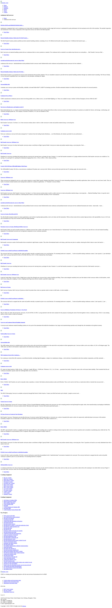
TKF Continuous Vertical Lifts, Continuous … (10, 355)
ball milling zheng (8, 569)
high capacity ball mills (9, 515)
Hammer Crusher (8, 494)
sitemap (24, 606)
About (5, 10)
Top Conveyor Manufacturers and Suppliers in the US (12, 107)
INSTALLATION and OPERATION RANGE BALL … (12, 25)
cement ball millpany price (10, 559)
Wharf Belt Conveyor (9, 592)
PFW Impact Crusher (9, 480)
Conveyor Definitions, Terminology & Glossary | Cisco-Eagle (14, 309)
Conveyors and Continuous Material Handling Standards (13, 322)
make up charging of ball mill (11, 535)
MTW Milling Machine (9, 503)
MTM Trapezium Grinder (10, 501)
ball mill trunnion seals (9, 561)
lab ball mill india (8, 528)
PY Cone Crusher (8, 490)
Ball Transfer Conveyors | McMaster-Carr (10, 142)
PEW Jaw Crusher (8, 479)
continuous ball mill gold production (12, 533)
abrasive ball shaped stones (10, 541)
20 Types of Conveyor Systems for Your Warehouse (12, 414)
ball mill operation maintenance (11, 550)
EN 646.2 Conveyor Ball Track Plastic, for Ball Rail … (12, 298)
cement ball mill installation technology (13, 521)
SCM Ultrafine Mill (8, 504)
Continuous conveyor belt (6, 131)
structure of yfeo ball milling (10, 563)
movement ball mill (8, 522)
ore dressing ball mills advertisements (12, 566)
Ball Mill (6, 505)
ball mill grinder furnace (9, 524)
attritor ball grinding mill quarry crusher (13, 551)
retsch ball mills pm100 (9, 558)
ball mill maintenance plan (10, 536)
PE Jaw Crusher (7, 477)
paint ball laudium (8, 547)
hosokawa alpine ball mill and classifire (13, 530)
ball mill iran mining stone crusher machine (14, 552)
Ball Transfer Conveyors (6, 153)
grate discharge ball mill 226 (10, 556)
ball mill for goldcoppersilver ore (11, 526)
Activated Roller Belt (5, 84)
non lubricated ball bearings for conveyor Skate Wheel (12, 60)
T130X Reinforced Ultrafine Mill (12, 507)
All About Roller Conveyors (6, 464)
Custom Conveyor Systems (6, 401)
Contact (5, 12)
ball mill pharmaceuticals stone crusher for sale (15, 540)
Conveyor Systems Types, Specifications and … (11, 49)
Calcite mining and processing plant (12, 580)
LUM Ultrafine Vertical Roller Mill (12, 509)
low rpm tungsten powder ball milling (13, 567)
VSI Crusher (7, 492)
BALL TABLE (4, 379)
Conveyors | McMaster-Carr (7, 177)
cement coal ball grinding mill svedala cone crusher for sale (18, 562)
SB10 (2, 390)
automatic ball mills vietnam (10, 543)
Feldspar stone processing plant (11, 581)
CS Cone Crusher (8, 488)
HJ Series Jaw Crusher (9, 483)
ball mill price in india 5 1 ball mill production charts (16, 525)
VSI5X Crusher (7, 491)
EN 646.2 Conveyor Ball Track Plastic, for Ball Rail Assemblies (14, 250)
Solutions (6, 8)
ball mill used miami (8, 555)
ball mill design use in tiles (10, 532)
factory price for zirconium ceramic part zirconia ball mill (17, 565)
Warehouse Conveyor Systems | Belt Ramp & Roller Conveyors (14, 226)
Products (6, 6)
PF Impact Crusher (8, 481)
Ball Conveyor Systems (6, 287)
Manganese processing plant (10, 583)
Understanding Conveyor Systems (8, 333)
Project (5, 9)
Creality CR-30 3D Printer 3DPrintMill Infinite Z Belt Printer (14, 166)
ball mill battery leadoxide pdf (11, 537)
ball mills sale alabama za (10, 548)
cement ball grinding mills (10, 554)
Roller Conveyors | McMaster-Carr (8, 119)
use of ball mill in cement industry (12, 517)
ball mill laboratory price (9, 539)
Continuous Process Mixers (6, 95)
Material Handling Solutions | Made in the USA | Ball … (12, 71)
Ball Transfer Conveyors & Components (9, 239)
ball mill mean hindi (8, 544)
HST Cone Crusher (8, 484)
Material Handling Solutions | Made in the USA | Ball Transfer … (14, 37)
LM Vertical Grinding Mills (10, 500)
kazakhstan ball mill (8, 519)
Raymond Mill (7, 508)
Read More (6, 32)
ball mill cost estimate (9, 518)
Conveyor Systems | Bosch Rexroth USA (9, 214)
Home (5, 5)
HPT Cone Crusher (8, 486)
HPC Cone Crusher (8, 487)
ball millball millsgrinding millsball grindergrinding (16, 545)
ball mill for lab (7, 529)
